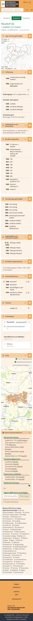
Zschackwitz (8, 572)
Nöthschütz (8, 549)
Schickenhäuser (21, 560)
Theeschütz (24, 568)
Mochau (20, 540)
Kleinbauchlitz (16, 530)
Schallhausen (8, 560)
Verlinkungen (9, 316)
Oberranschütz (20, 549)
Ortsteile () (11, 469)
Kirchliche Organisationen (14, 262)
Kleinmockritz (20, 532)
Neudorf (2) (6, 18)
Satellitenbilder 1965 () (14, 477)
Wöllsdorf (15, 570)
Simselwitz (21, 564)
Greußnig (17, 521)
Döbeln (18, 27)
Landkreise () (11, 462)
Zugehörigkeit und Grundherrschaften (11, 237)
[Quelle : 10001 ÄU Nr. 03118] (28, 282)
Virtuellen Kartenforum (11, 502)
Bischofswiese (9, 512)
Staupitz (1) (8, 566)
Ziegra (23, 570)
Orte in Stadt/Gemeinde (25, 359)
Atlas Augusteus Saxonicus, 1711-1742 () (16, 444)
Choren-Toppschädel (11, 515)
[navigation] (16, 18)
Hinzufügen (25, 496)
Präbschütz (8, 557)
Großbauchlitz (9, 523)
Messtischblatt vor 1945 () (16, 456)
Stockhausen (19, 566)
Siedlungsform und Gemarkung (11, 125)
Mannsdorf (13, 86)
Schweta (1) (19, 562)
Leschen (7, 534)
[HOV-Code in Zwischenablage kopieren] (20, 30)
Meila (6, 540)
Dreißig (23, 515)
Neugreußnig (19, 545)
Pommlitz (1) (17, 555)
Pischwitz (7, 555)
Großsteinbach (22, 523)
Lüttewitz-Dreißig (10, 536)
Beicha (21, 510)
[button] (28, 282)
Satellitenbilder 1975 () (14, 479)
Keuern (6, 530)
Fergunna (12, 445)
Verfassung (9, 72)
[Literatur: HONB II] (28, 308)
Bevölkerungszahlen (12, 139)
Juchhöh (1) (20, 527)
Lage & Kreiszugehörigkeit (14, 36)
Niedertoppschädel (20, 547)
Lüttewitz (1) (25, 534)
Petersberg (22, 553)
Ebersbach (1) (16, 517)
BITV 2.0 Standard (21, 619)
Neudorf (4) (26, 18)
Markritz (17, 538)
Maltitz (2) (21, 536)
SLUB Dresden (22, 440)
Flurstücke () (11, 471)
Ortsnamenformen (11, 276)
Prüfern (17, 557)
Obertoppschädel (10, 553)
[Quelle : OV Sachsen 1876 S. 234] (28, 293)
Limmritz (15, 534)
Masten (25, 538)
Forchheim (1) (8, 519)
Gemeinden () (12, 464)
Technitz (15, 568)
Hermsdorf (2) (9, 527)
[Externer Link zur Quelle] (26, 282)
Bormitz (19, 512)
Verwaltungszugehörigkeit (14, 199)
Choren (26, 512)
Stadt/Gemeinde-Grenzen (24, 362)
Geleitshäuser (21, 519)
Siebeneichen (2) (9, 564)
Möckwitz (7, 542)
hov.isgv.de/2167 (21, 322)
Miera (12, 540)
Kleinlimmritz (8, 532)
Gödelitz (16, 525)
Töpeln (6, 570)
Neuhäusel (7, 547)
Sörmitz (7, 568)
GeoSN (24, 456)
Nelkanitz (16, 542)
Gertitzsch (7, 521)
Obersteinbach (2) (10, 551)
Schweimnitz (8, 562)
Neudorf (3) (8, 545)
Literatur (8, 303)
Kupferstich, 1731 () (16, 440)
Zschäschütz (19, 572)
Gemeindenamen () (13, 466)
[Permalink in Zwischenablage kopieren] (29, 322)
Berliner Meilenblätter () (14, 448)
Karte (7, 355)
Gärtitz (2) (7, 525)
